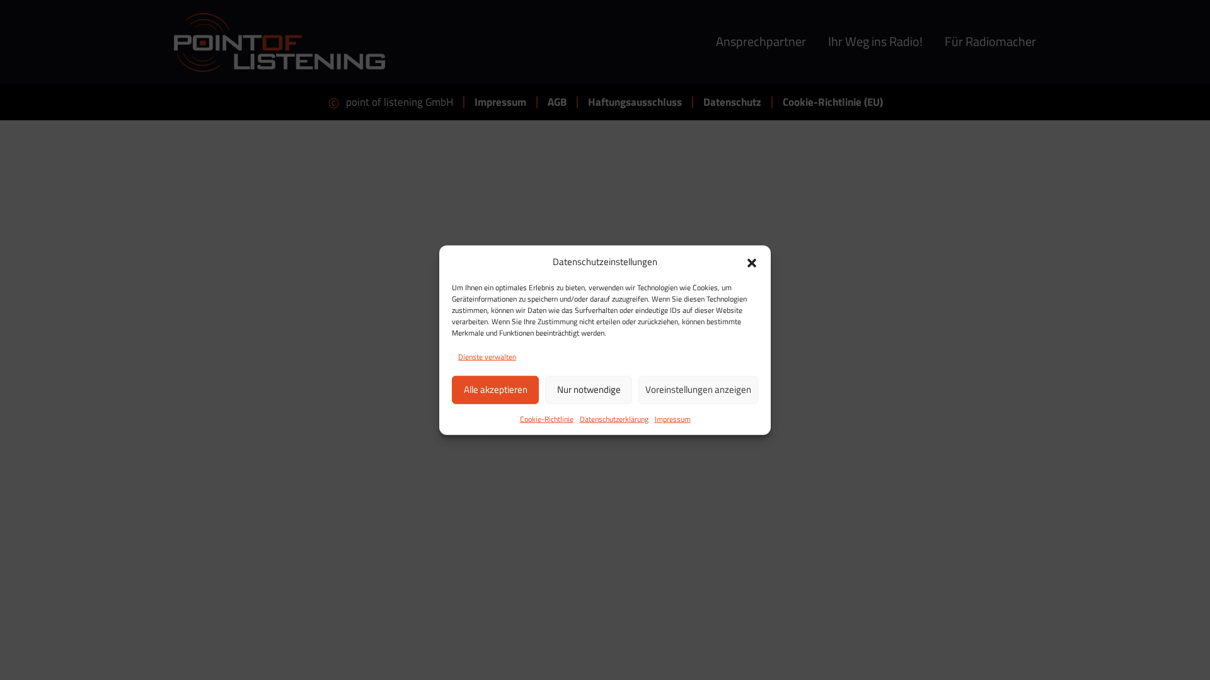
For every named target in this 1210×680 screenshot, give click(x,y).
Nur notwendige (589, 389)
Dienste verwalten (487, 356)
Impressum (673, 418)
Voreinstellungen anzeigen (698, 389)
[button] (752, 262)
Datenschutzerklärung (614, 418)
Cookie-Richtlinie (546, 418)
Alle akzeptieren (495, 389)
